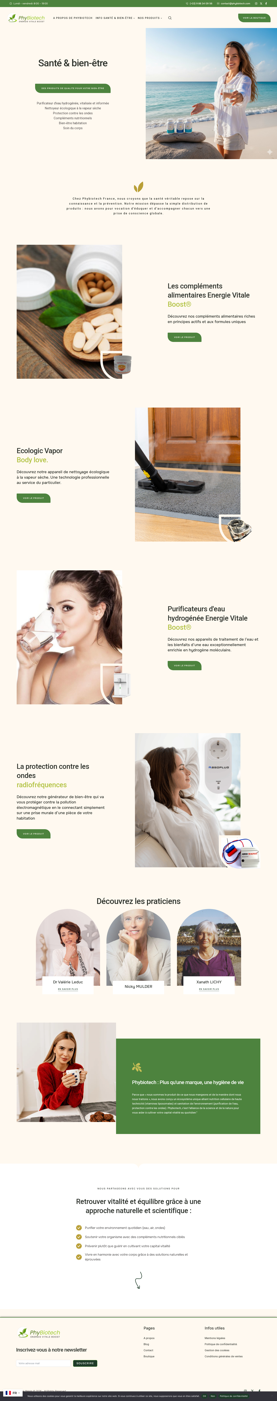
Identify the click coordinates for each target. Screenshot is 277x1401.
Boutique (149, 1356)
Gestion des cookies (217, 1350)
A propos (149, 1338)
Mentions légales (215, 1338)
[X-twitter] (261, 3)
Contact (148, 1350)
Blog (146, 1344)
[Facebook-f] (266, 3)
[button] (199, 3)
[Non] (273, 1396)
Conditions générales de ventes (224, 1356)
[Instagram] (256, 3)
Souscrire (85, 1363)
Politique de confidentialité (234, 1396)
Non (213, 1396)
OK (204, 1396)
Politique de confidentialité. (221, 1344)
